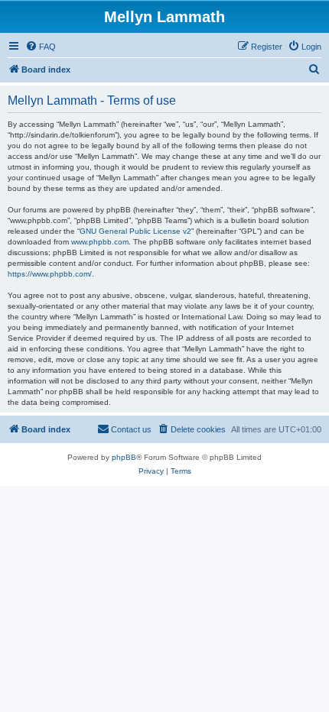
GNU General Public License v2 (135, 231)
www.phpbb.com (100, 242)
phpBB (124, 457)
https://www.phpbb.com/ (50, 274)
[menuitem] (40, 46)
